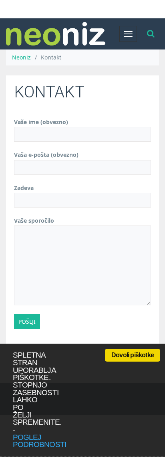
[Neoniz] (55, 34)
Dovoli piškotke (132, 355)
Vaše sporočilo (34, 220)
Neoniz (21, 57)
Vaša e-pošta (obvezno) (46, 154)
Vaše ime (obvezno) (41, 122)
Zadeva (24, 188)
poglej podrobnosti (39, 441)
